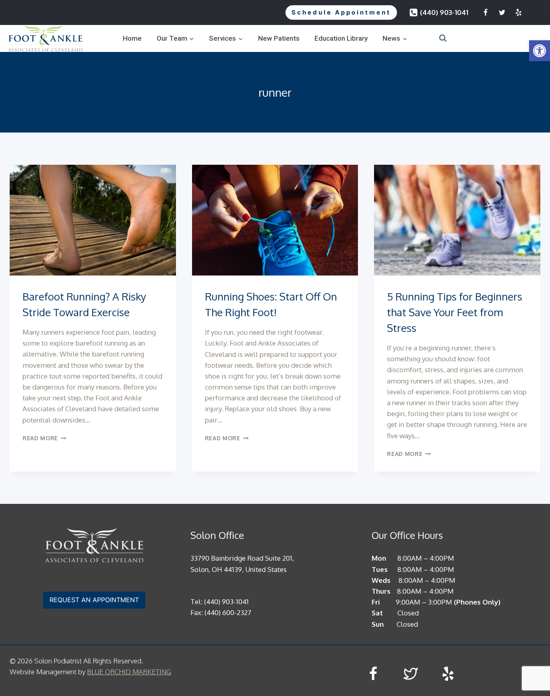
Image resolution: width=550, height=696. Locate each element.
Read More (44, 438)
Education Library (341, 38)
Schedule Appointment (341, 12)
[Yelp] (518, 12)
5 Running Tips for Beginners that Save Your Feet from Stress (454, 312)
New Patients (279, 38)
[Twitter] (502, 12)
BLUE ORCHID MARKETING (129, 671)
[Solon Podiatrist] (45, 38)
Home (132, 38)
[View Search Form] (433, 38)
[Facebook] (485, 12)
